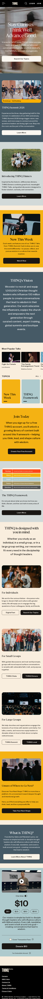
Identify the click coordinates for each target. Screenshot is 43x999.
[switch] (25, 896)
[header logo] (15, 3)
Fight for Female (9, 364)
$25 (16, 911)
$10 (7, 911)
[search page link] (26, 3)
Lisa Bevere (6, 367)
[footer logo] (7, 970)
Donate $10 (21, 946)
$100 (34, 911)
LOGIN (32, 3)
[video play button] (21, 881)
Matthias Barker (26, 369)
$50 (25, 911)
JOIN (39, 3)
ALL (37, 376)
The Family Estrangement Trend (30, 365)
